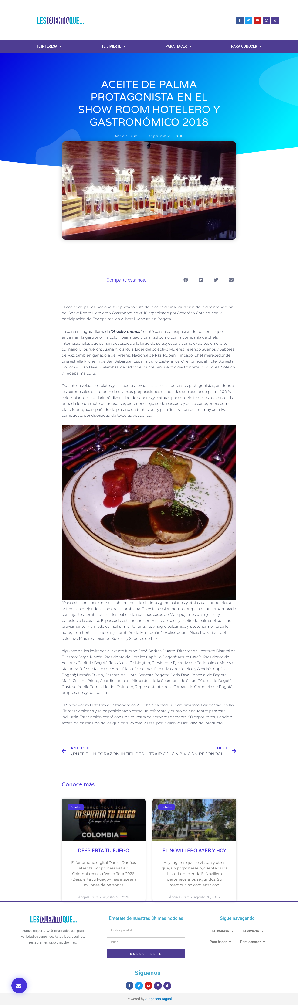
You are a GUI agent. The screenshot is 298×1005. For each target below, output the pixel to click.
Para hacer (176, 46)
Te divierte (111, 46)
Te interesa (46, 46)
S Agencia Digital (158, 999)
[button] (19, 985)
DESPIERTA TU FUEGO (103, 851)
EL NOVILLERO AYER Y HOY (194, 851)
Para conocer (244, 46)
